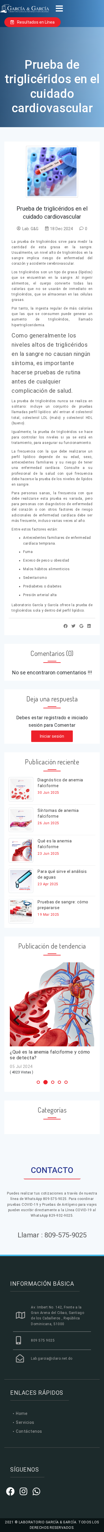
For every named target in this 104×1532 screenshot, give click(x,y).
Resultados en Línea (35, 22)
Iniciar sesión (52, 736)
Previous (18, 1020)
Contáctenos (29, 1431)
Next (85, 1020)
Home (21, 1413)
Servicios (25, 1422)
